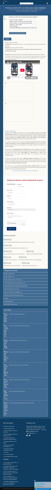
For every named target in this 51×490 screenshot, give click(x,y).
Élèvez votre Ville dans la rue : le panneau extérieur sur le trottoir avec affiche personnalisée (10, 473)
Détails (7, 39)
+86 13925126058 (40, 486)
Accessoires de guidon (8, 301)
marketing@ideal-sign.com (33, 431)
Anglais (6, 1)
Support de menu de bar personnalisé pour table (13, 295)
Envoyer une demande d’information (17, 33)
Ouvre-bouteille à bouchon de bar (10, 304)
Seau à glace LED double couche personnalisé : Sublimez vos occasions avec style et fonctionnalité (10, 468)
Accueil (11, 9)
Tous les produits (17, 9)
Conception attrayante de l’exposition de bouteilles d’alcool (15, 285)
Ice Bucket (6, 298)
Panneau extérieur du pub (9, 276)
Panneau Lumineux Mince (9, 273)
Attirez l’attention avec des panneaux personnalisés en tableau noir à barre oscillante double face (10, 478)
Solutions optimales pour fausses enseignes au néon (32, 9)
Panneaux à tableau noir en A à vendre (11, 289)
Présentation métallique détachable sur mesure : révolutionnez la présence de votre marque (10, 483)
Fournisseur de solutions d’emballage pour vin (13, 292)
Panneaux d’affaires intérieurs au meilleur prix (13, 279)
